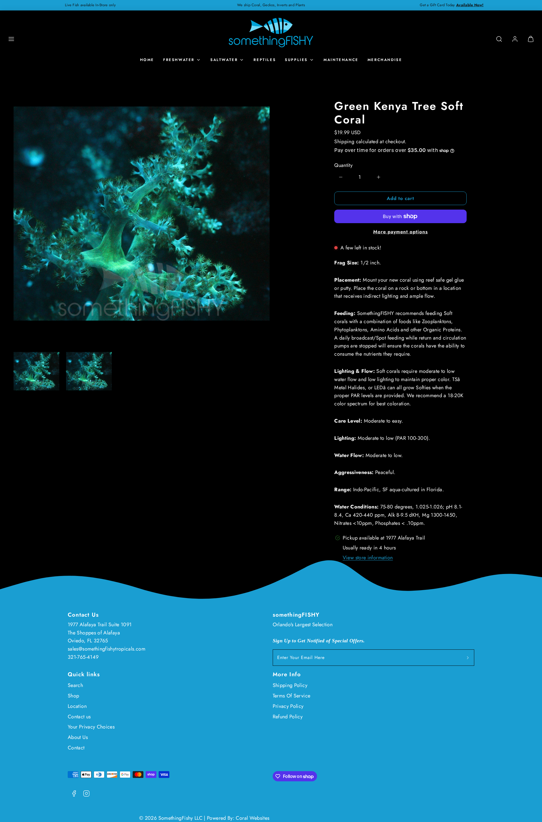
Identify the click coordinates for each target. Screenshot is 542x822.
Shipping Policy (290, 685)
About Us (78, 737)
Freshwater (178, 59)
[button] (11, 39)
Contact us (79, 716)
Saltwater (224, 59)
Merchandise (385, 59)
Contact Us (83, 615)
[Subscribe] (468, 657)
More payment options (400, 231)
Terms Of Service (292, 695)
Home (147, 59)
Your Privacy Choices (91, 726)
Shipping (344, 141)
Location (77, 706)
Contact (76, 747)
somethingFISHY (296, 615)
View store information (368, 557)
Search (75, 685)
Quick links (84, 674)
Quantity (343, 165)
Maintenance (341, 59)
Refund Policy (288, 716)
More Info (287, 674)
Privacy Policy (288, 706)
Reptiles (264, 59)
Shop (73, 695)
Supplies (296, 59)
